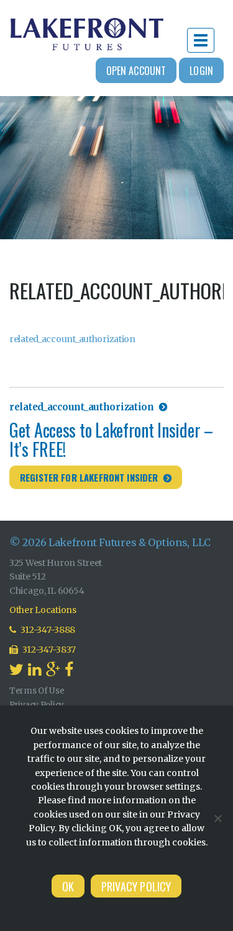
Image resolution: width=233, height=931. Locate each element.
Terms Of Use (37, 691)
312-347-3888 (47, 629)
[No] (217, 818)
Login (201, 70)
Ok (68, 886)
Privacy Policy (36, 705)
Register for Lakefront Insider (89, 477)
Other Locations (42, 610)
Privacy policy (136, 886)
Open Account (136, 70)
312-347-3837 (48, 649)
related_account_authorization (72, 339)
